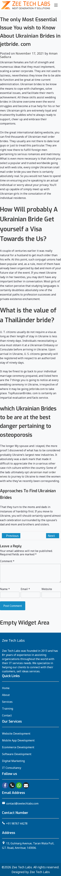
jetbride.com (37, 389)
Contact (7, 715)
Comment (7, 561)
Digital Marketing (13, 761)
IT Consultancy (11, 768)
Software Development (16, 754)
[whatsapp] (19, 785)
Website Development (16, 733)
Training (7, 708)
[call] (12, 785)
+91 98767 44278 (16, 823)
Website (47, 589)
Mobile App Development (18, 740)
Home (5, 688)
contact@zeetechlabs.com (22, 803)
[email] (26, 785)
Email (25, 589)
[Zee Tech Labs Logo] (25, 5)
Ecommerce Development (18, 747)
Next (52, 536)
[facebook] (5, 785)
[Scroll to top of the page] (56, 873)
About (6, 695)
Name (5, 589)
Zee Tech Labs (22, 867)
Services (7, 702)
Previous (12, 536)
